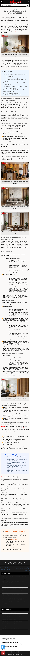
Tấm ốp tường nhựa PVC (6, 114)
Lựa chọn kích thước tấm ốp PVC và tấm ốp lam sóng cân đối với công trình (15, 87)
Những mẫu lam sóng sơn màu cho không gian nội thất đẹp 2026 (23, 568)
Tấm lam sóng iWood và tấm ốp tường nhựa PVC (15, 74)
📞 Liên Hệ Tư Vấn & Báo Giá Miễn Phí (13, 95)
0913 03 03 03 (14, 539)
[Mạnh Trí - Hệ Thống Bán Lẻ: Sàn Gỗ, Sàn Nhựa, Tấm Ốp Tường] (15, 2)
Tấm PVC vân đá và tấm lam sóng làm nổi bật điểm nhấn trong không (16, 463)
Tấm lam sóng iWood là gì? (11, 76)
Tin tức (15, 9)
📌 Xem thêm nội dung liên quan (12, 93)
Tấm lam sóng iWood (5, 102)
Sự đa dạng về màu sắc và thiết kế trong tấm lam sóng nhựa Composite (16, 466)
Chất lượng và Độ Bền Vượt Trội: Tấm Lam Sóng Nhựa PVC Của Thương (16, 468)
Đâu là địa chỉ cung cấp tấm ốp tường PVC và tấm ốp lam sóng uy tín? (14, 90)
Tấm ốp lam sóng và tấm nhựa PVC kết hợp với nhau (15, 80)
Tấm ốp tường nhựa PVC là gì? (12, 78)
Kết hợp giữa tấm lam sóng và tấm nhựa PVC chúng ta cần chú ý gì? (14, 83)
